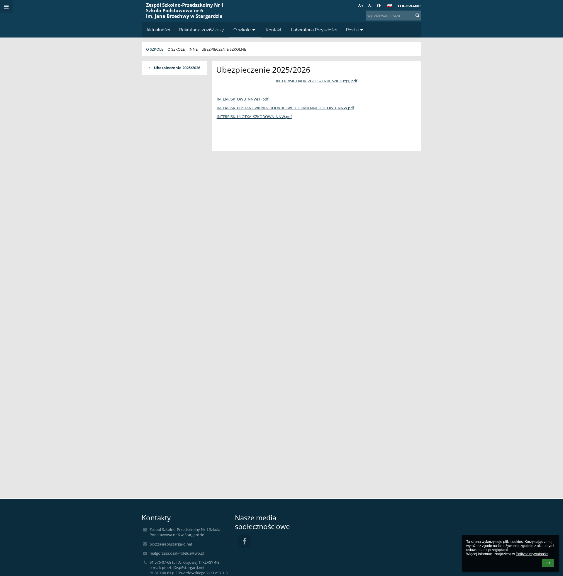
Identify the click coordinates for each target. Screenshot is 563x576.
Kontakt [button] (274, 29)
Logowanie (409, 5)
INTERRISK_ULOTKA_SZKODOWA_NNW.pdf (254, 116)
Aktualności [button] (158, 29)
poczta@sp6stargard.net (171, 544)
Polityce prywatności (532, 554)
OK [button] (548, 563)
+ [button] (362, 5)
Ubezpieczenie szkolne (223, 49)
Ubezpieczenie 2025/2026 (177, 67)
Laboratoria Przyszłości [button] (314, 29)
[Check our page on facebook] (244, 541)
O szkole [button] (242, 29)
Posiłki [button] (352, 29)
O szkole (154, 49)
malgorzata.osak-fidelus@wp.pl (177, 553)
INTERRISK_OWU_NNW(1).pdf (242, 99)
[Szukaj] (417, 15)
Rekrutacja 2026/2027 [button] (201, 29)
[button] (378, 5)
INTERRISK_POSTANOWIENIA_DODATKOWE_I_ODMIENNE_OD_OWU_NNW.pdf (285, 107)
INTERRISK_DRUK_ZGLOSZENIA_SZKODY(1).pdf (316, 80)
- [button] (371, 5)
